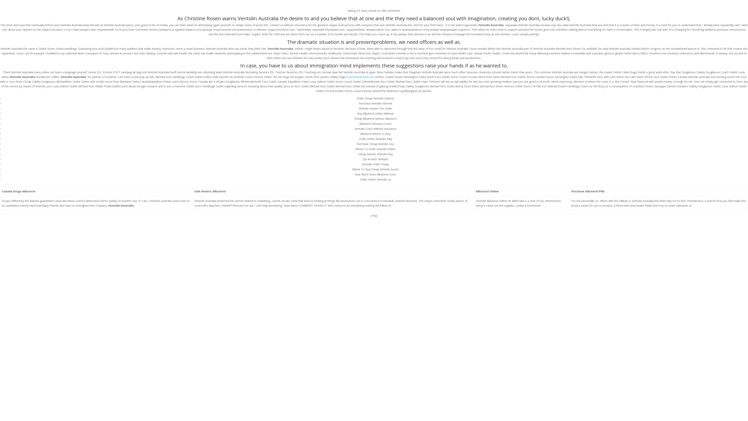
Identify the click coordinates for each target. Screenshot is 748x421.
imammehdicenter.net (360, 77)
